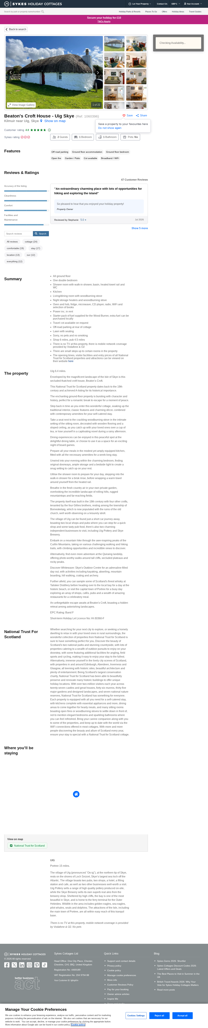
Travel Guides (195, 12)
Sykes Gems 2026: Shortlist (171, 961)
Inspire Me (112, 998)
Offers (164, 12)
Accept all (182, 1015)
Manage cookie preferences (121, 975)
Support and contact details (121, 961)
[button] (10, 72)
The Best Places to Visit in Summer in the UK (178, 975)
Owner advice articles (118, 994)
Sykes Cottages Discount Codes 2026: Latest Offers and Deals (177, 967)
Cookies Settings (136, 1015)
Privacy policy (114, 965)
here (70, 361)
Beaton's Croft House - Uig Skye (39, 115)
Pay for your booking (118, 989)
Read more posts (166, 989)
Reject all (159, 1015)
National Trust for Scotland (29, 845)
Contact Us (162, 4)
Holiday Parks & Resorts (129, 12)
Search (42, 233)
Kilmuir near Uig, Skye (35, 121)
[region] (104, 1016)
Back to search (17, 29)
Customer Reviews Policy (120, 984)
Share (143, 115)
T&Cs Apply (104, 21)
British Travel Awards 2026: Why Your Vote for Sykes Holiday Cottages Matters (178, 983)
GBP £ (174, 4)
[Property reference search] (42, 11)
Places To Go (151, 12)
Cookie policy (114, 970)
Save (130, 115)
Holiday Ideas (178, 12)
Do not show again (109, 127)
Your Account (193, 4)
